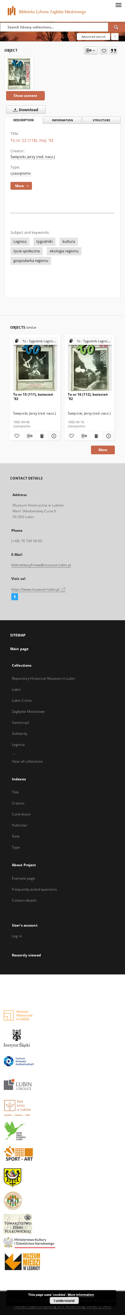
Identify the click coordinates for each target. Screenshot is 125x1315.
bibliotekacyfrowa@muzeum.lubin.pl (41, 564)
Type (16, 847)
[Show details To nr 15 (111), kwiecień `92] (53, 436)
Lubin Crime (22, 700)
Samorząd (20, 722)
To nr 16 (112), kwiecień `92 (88, 396)
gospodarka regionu (30, 260)
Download (28, 109)
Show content (25, 95)
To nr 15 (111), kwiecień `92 (33, 396)
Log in (17, 936)
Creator (18, 803)
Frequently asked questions (34, 889)
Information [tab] (62, 120)
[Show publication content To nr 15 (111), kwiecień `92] (41, 436)
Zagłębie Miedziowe (28, 711)
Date (16, 836)
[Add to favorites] (104, 50)
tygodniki (44, 241)
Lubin (16, 689)
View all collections (27, 761)
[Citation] (113, 50)
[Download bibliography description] (29, 436)
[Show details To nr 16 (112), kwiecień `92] (108, 436)
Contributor (21, 814)
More (103, 449)
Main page (19, 648)
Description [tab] (23, 120)
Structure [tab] (101, 120)
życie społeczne (26, 251)
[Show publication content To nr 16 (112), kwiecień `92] (96, 436)
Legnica (19, 241)
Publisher (19, 825)
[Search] (116, 27)
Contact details (24, 900)
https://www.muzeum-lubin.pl (35, 589)
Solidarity (19, 733)
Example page (23, 878)
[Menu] (118, 4)
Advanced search (93, 37)
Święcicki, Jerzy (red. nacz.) (32, 156)
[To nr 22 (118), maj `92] (19, 73)
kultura (69, 241)
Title (15, 792)
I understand (64, 1300)
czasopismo (20, 173)
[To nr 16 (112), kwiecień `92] (90, 364)
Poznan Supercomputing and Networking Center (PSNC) (62, 1306)
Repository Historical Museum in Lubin (43, 678)
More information (81, 1294)
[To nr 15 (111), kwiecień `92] (35, 364)
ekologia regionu (64, 251)
